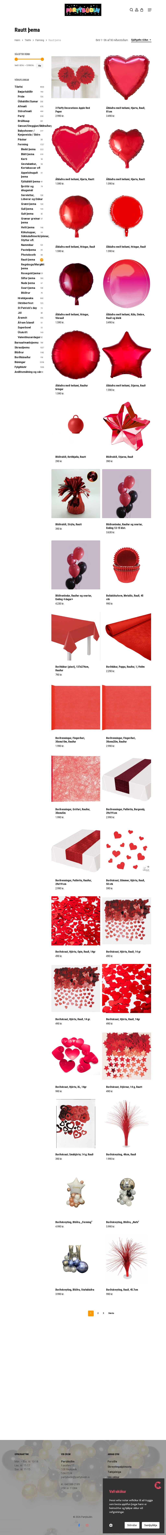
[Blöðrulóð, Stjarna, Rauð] (126, 426)
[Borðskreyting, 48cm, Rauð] (126, 1123)
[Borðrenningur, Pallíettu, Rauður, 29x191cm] (75, 849)
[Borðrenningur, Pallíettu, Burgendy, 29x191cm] (126, 778)
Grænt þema (28, 204)
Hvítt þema (27, 227)
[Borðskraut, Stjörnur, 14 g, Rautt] (126, 1056)
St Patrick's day (27, 308)
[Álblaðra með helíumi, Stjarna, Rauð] (126, 354)
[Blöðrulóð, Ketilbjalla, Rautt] (75, 426)
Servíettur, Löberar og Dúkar (32, 197)
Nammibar (27, 245)
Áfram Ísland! (26, 322)
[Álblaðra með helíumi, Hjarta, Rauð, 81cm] (126, 77)
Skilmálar (132, 1525)
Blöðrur (25, 292)
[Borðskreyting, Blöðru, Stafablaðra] (75, 1258)
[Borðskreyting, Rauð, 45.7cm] (126, 1258)
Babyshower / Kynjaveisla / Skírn (29, 132)
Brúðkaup (24, 121)
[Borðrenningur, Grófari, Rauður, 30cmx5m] (75, 778)
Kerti (24, 159)
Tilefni (28, 40)
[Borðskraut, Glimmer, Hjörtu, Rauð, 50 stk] (126, 849)
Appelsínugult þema (29, 174)
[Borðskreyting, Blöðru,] (75, 1191)
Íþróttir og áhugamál (27, 188)
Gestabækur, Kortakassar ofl (30, 165)
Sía (39, 66)
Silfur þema (28, 278)
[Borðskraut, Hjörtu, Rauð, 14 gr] (126, 920)
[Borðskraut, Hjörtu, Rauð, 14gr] (126, 988)
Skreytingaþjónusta (119, 1466)
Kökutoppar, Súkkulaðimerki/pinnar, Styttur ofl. (32, 236)
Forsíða (112, 1461)
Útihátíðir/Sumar (28, 101)
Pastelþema (28, 249)
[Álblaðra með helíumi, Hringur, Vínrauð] (75, 283)
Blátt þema (27, 154)
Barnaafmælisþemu (26, 342)
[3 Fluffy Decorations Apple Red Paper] (75, 77)
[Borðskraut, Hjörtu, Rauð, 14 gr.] (75, 988)
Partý (21, 116)
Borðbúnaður (23, 357)
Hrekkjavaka (25, 298)
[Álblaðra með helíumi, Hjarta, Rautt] (75, 148)
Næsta (111, 1313)
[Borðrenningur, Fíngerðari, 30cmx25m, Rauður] (126, 707)
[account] (137, 10)
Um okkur (113, 1477)
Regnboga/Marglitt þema (32, 266)
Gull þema (27, 208)
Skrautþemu (22, 347)
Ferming (40, 40)
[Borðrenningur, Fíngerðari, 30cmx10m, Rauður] (75, 707)
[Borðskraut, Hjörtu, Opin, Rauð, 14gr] (75, 920)
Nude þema (28, 283)
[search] (131, 10)
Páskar (22, 139)
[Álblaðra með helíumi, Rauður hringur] (75, 354)
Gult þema (27, 213)
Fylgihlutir (21, 367)
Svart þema (28, 287)
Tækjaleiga (114, 1471)
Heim (17, 40)
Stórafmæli (25, 111)
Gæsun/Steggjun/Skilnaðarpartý (30, 125)
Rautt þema (28, 259)
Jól (20, 312)
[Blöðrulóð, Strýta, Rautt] (75, 493)
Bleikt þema (28, 149)
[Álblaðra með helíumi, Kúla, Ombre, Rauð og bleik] (126, 283)
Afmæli (22, 106)
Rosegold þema (30, 273)
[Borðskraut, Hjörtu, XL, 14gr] (75, 1056)
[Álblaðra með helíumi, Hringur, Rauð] (75, 216)
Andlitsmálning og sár (28, 371)
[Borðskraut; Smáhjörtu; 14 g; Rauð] (75, 1123)
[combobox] (141, 40)
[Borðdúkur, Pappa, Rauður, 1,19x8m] (126, 636)
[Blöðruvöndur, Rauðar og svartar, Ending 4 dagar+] (75, 564)
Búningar (20, 362)
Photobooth (28, 254)
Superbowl (24, 327)
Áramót (22, 317)
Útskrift (22, 332)
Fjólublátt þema (30, 181)
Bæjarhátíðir (25, 91)
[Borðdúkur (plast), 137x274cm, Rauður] (75, 636)
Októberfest (25, 303)
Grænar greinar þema (30, 220)
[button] (149, 10)
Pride (21, 96)
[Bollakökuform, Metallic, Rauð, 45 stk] (126, 564)
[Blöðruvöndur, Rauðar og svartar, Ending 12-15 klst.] (126, 493)
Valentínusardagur (29, 337)
